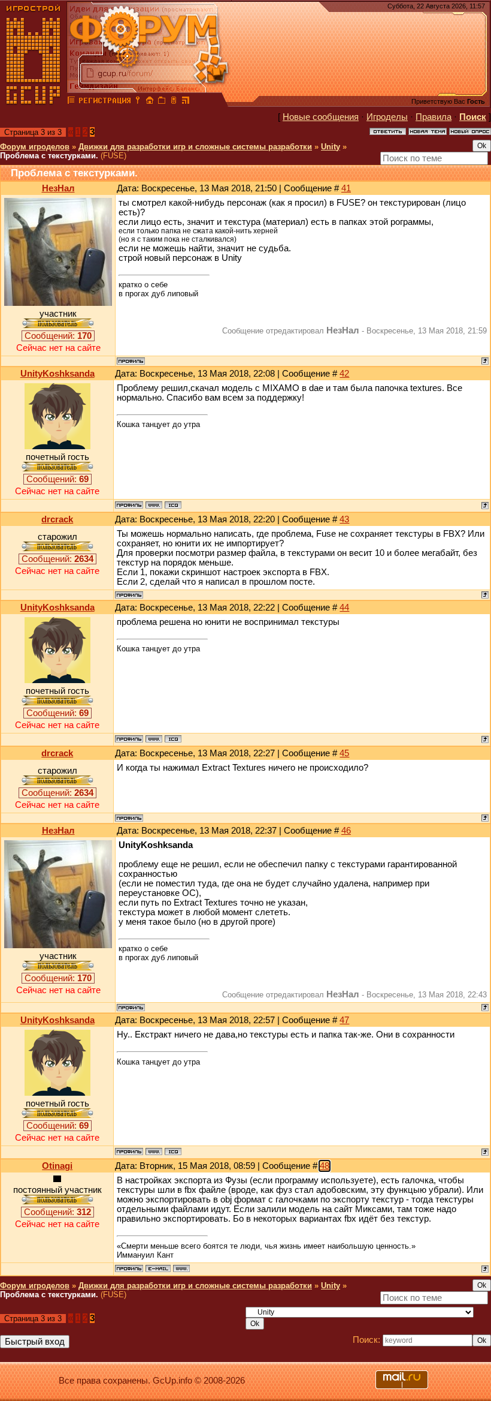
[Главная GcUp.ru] (33, 102)
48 (324, 1166)
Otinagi (57, 1166)
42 (344, 373)
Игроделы (387, 117)
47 (344, 1020)
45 (344, 753)
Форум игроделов (34, 146)
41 (346, 188)
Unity (330, 146)
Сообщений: (58, 336)
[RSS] (186, 102)
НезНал (58, 188)
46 (346, 830)
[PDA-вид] (174, 102)
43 (344, 519)
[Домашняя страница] (154, 505)
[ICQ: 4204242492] (173, 505)
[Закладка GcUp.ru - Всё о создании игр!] (162, 102)
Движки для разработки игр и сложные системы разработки (195, 146)
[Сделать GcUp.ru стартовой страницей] (150, 102)
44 (344, 607)
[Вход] (138, 102)
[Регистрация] (104, 102)
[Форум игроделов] (71, 102)
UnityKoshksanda (57, 373)
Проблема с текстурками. (49, 155)
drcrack (57, 519)
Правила (433, 117)
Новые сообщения (321, 117)
